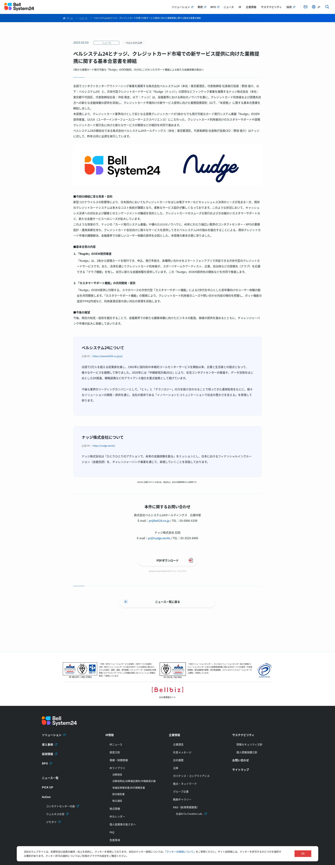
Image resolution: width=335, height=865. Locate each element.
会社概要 (178, 760)
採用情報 (47, 754)
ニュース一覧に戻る (167, 602)
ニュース (229, 7)
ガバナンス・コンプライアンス (191, 776)
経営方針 (115, 752)
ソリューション (181, 7)
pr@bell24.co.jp (159, 520)
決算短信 (117, 774)
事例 (200, 7)
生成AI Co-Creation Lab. (189, 813)
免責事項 (115, 840)
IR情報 (109, 735)
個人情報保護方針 (246, 752)
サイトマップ (240, 769)
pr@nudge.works (159, 538)
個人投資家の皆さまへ (123, 824)
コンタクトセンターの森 (60, 806)
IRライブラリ (117, 768)
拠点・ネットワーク (185, 783)
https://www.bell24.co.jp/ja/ (108, 356)
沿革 (175, 768)
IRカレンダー (117, 816)
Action (46, 797)
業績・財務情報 (119, 760)
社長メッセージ (182, 752)
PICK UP (47, 787)
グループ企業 (181, 791)
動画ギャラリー (182, 799)
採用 (289, 7)
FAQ (112, 832)
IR (240, 7)
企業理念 (178, 744)
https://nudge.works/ (104, 445)
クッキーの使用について (179, 851)
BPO (213, 7)
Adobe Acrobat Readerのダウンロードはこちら (167, 571)
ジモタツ (51, 822)
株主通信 (117, 800)
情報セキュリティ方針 (249, 744)
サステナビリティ (271, 7)
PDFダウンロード (168, 560)
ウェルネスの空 (55, 814)
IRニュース (116, 744)
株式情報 (115, 808)
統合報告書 (118, 794)
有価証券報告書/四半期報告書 (128, 787)
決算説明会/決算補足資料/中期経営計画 (134, 781)
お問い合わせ (240, 760)
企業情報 (251, 7)
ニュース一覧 (50, 778)
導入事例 (47, 744)
